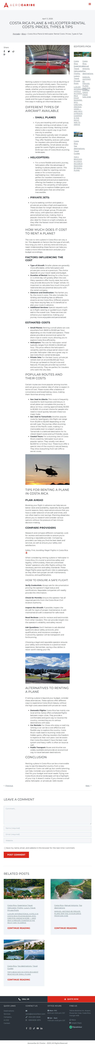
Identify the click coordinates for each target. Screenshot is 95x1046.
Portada (16, 34)
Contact (7, 1023)
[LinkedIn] (41, 1028)
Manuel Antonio (71, 905)
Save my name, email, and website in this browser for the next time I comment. (40, 848)
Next (88, 786)
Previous (9, 786)
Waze (73, 1020)
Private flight (13, 910)
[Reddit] (13, 51)
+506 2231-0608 (34, 1017)
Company (8, 1017)
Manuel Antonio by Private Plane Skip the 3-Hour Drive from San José (87, 87)
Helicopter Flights (15, 908)
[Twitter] (9, 51)
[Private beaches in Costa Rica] (78, 133)
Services (7, 1014)
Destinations (9, 1011)
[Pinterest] (4, 54)
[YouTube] (38, 1028)
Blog (24, 34)
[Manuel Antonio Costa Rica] (87, 53)
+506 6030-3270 (34, 1020)
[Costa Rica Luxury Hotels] (78, 53)
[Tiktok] (34, 1028)
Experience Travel (24, 905)
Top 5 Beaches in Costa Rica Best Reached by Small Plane (78, 163)
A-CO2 (6, 1020)
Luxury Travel (29, 908)
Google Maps (76, 1023)
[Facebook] (4, 51)
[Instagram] (30, 1028)
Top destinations (24, 966)
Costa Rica (12, 905)
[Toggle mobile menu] (90, 4)
